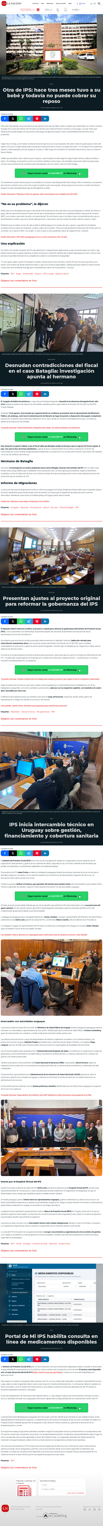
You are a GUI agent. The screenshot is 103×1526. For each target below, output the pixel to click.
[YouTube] (99, 1509)
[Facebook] (85, 1509)
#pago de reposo (62, 274)
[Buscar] (99, 3)
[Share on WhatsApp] (21, 118)
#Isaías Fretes (64, 1244)
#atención (53, 1244)
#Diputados (15, 712)
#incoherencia (36, 507)
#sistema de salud (39, 1244)
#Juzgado (14, 507)
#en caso (54, 507)
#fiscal (46, 507)
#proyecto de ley (28, 712)
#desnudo (24, 507)
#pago (18, 274)
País (51, 84)
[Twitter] (89, 1509)
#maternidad (28, 274)
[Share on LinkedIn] (45, 118)
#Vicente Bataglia (67, 507)
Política (52, 592)
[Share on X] (13, 118)
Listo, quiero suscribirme (75, 1493)
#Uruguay (27, 1244)
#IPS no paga (48, 274)
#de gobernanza (42, 712)
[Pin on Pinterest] (37, 118)
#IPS (12, 274)
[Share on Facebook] (5, 118)
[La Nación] (11, 3)
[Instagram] (94, 1509)
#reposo (38, 274)
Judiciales (51, 359)
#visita (18, 1244)
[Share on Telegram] (29, 118)
